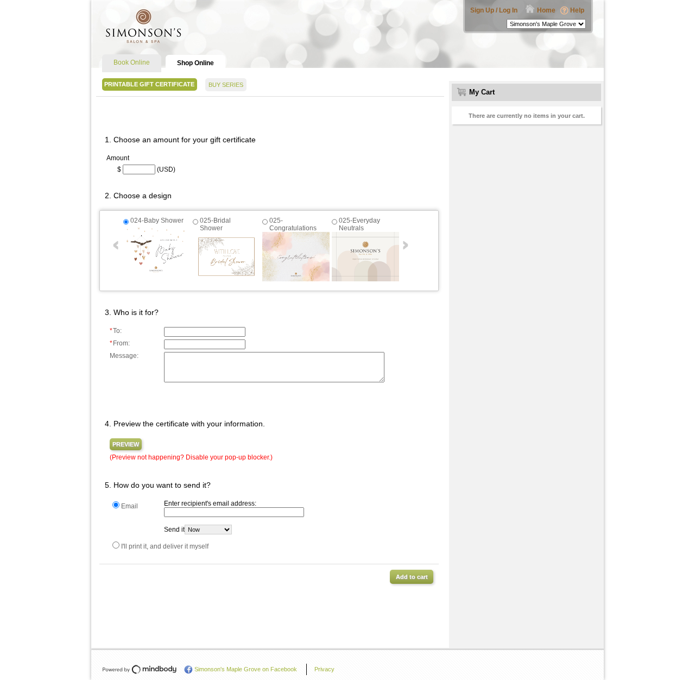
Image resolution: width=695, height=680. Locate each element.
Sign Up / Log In (493, 10)
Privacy (324, 669)
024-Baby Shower (157, 220)
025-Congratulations (293, 224)
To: (116, 331)
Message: (124, 356)
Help (577, 10)
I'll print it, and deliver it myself (164, 546)
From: (120, 343)
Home (546, 10)
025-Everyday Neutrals (359, 224)
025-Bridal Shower (215, 224)
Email (129, 506)
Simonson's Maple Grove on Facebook (245, 669)
